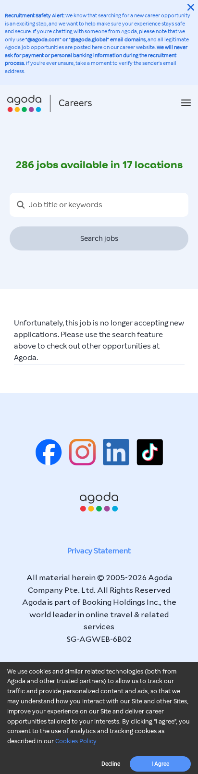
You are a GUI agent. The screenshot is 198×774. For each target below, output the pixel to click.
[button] (186, 103)
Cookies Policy (75, 741)
